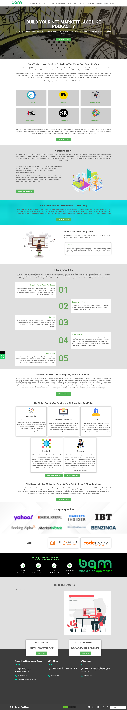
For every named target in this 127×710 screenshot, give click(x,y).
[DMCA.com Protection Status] (69, 707)
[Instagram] (103, 707)
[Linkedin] (98, 707)
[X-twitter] (107, 707)
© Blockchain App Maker (19, 707)
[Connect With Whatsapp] (2, 356)
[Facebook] (88, 707)
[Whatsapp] (93, 707)
